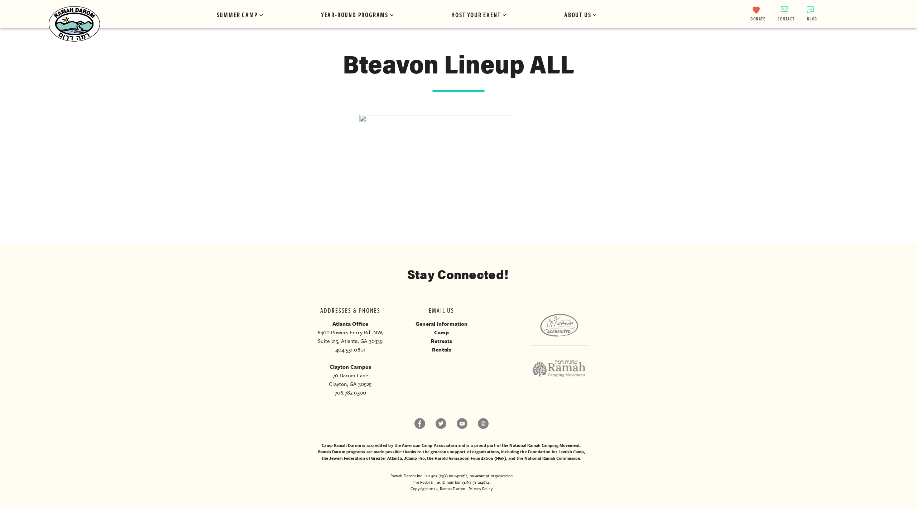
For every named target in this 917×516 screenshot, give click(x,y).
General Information (441, 324)
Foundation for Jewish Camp (556, 452)
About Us (577, 14)
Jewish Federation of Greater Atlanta (365, 458)
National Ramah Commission (552, 458)
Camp (441, 332)
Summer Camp (237, 14)
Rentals (441, 349)
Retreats (441, 341)
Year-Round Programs (354, 14)
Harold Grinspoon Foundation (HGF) (470, 458)
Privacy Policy (480, 489)
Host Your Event (476, 14)
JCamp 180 (414, 458)
